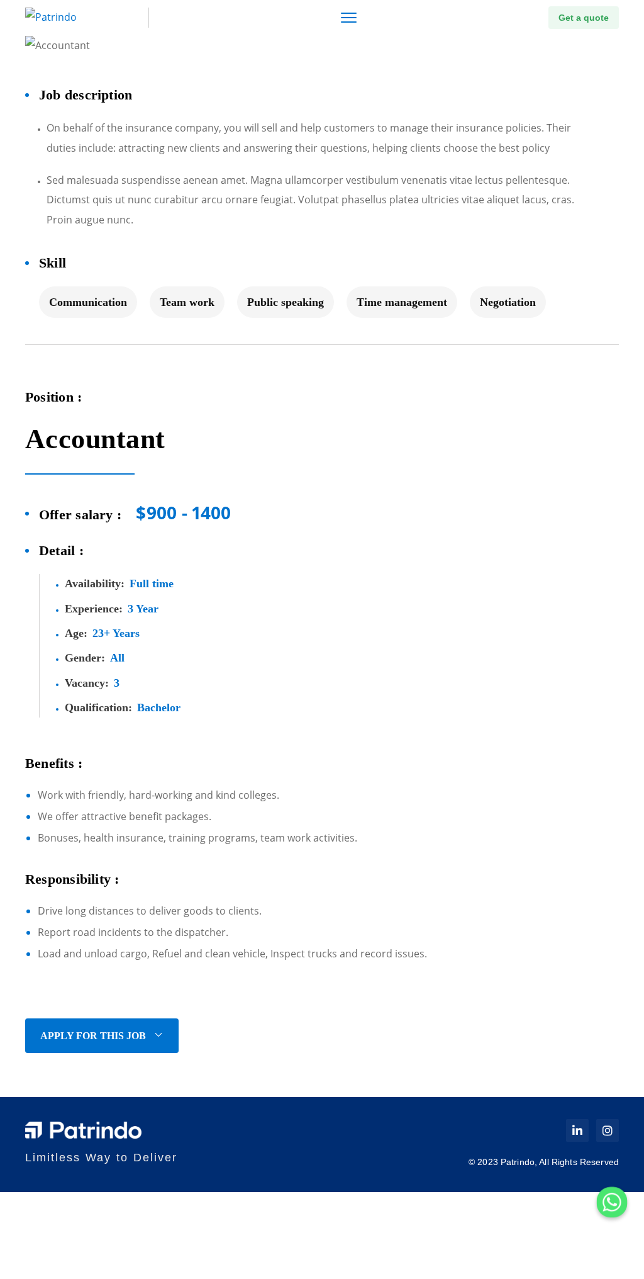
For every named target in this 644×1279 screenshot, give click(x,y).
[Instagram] (607, 1130)
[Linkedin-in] (577, 1130)
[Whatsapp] (612, 1202)
